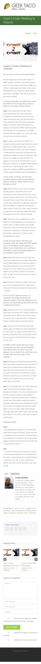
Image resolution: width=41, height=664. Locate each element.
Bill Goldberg (18, 510)
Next (35, 33)
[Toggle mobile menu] (37, 12)
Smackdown (13, 513)
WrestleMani (20, 513)
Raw (26, 510)
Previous (28, 33)
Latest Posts (15, 474)
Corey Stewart (21, 477)
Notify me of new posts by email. (25, 641)
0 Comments (32, 513)
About (6, 474)
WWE (25, 513)
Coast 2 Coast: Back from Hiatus (19, 564)
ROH (29, 510)
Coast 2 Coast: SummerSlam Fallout (35, 565)
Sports (8, 510)
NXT (24, 510)
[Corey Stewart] (9, 478)
